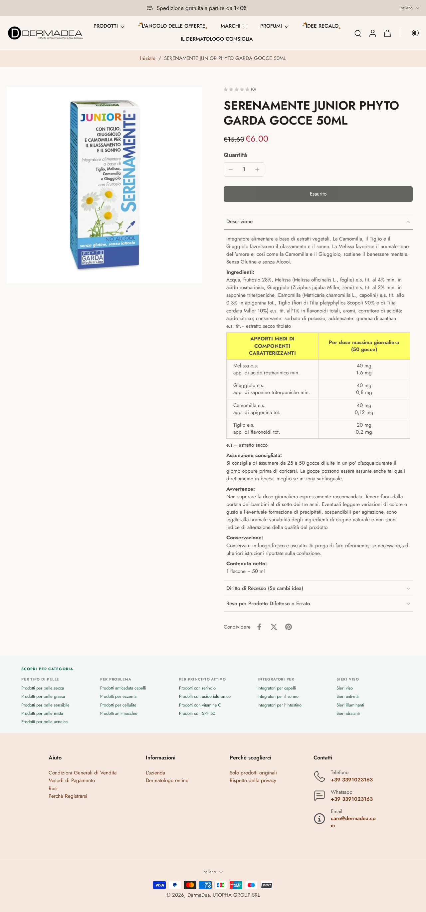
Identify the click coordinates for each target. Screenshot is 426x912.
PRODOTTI (106, 26)
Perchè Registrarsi (68, 796)
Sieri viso (344, 688)
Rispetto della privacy (253, 780)
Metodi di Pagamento (72, 780)
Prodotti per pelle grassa (43, 696)
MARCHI (230, 26)
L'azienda (155, 773)
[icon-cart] (387, 33)
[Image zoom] (104, 185)
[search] (357, 33)
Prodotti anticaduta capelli (123, 688)
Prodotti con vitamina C (200, 705)
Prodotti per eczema (118, 696)
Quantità (235, 155)
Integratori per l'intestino (280, 705)
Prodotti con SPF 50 (197, 713)
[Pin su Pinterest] (288, 627)
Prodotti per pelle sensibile (45, 705)
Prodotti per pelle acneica (44, 721)
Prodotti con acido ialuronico (205, 696)
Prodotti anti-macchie (118, 713)
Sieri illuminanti (350, 705)
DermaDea (198, 895)
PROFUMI (271, 26)
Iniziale (148, 58)
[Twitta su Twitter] (274, 627)
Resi (53, 788)
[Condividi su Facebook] (259, 627)
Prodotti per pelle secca (42, 688)
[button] (318, 194)
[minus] (230, 169)
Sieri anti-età (347, 696)
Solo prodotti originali (253, 773)
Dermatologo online (167, 780)
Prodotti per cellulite (118, 705)
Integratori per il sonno (278, 696)
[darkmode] (410, 33)
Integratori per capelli (277, 688)
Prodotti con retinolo (197, 688)
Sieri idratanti (348, 713)
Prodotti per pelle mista (42, 713)
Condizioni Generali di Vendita (82, 773)
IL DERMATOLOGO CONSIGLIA (217, 39)
